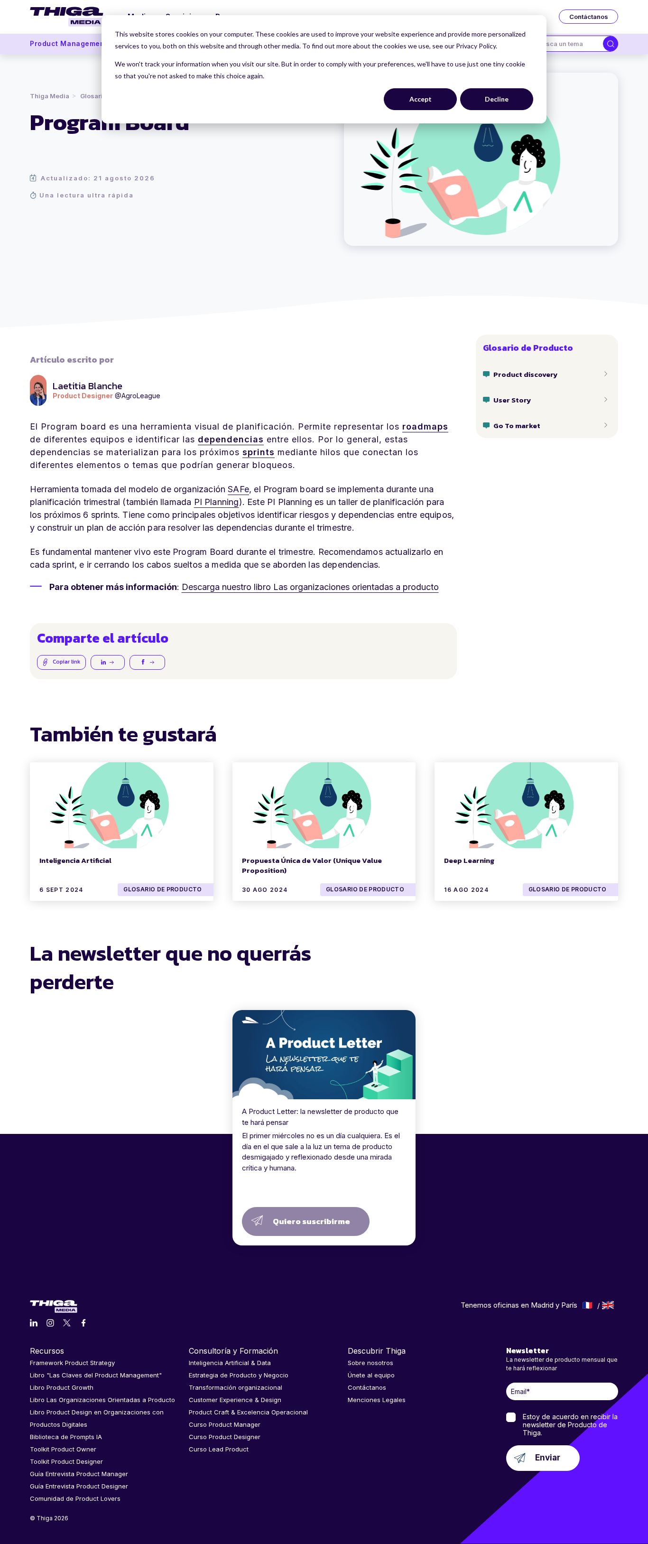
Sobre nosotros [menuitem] (370, 1362)
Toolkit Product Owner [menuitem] (63, 1449)
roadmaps (425, 426)
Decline (497, 99)
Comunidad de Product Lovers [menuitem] (75, 1498)
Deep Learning (469, 860)
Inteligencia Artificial (75, 860)
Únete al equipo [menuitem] (371, 1375)
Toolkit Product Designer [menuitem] (66, 1461)
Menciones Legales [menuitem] (377, 1400)
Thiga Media (49, 96)
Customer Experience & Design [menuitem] (235, 1400)
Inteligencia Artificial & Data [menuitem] (230, 1362)
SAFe (238, 489)
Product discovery (525, 373)
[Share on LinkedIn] (108, 662)
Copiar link (65, 661)
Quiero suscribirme (311, 1221)
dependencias (231, 439)
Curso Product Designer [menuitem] (224, 1437)
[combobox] (567, 43)
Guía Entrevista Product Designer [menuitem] (79, 1486)
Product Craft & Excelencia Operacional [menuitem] (248, 1412)
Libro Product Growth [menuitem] (61, 1387)
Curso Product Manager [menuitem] (224, 1424)
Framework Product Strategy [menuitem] (72, 1362)
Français (587, 1305)
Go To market (516, 425)
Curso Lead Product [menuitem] (219, 1449)
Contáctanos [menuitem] (367, 1387)
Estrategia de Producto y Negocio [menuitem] (238, 1375)
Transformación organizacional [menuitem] (235, 1387)
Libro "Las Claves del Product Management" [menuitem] (96, 1375)
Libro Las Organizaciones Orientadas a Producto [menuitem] (102, 1400)
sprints (258, 452)
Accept (420, 99)
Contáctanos (588, 16)
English (608, 1305)
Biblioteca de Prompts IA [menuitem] (66, 1437)
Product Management (68, 43)
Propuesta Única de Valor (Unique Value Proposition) (312, 865)
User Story (512, 399)
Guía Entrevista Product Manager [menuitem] (79, 1474)
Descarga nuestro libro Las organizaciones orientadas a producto (310, 587)
